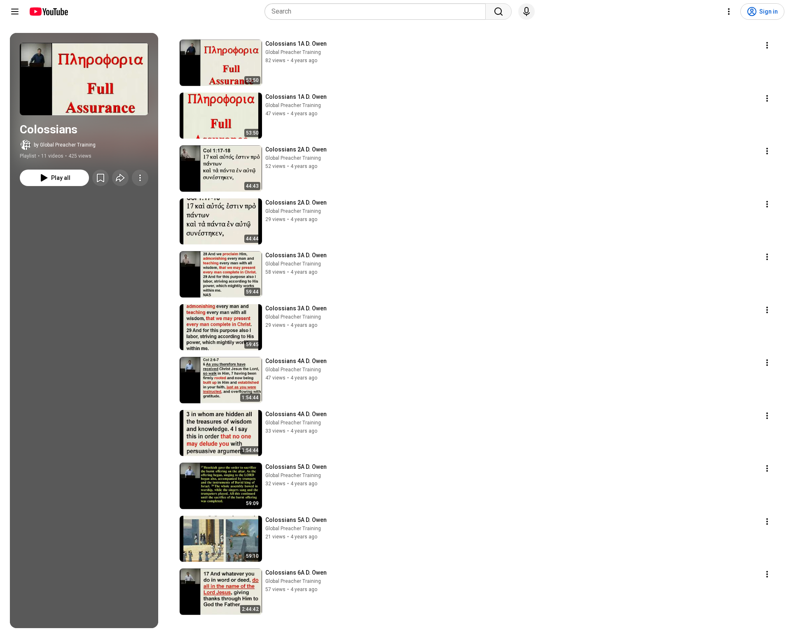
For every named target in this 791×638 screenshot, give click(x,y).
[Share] (120, 178)
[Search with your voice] (526, 11)
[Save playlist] (100, 178)
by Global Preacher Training (65, 145)
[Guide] (15, 11)
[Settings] (729, 11)
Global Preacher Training (293, 52)
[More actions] (140, 178)
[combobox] (377, 11)
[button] (84, 79)
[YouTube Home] (48, 11)
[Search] (498, 11)
